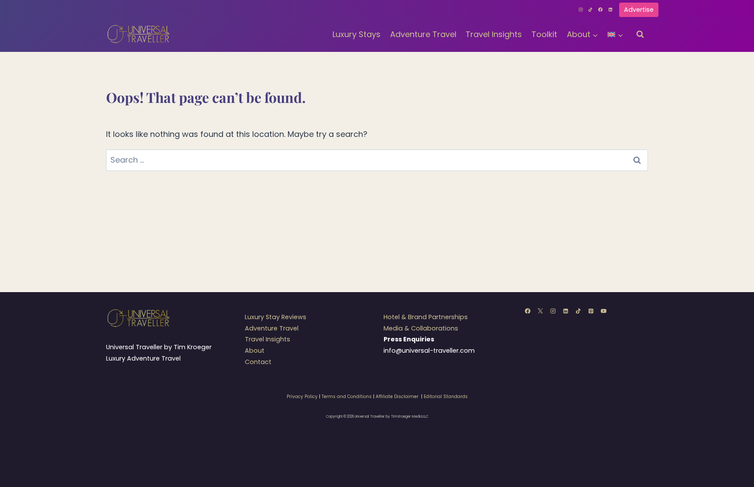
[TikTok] (590, 9)
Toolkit (544, 34)
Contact (258, 362)
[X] (540, 310)
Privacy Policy (302, 396)
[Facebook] (600, 9)
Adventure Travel (423, 34)
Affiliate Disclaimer (397, 396)
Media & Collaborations (421, 328)
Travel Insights (494, 34)
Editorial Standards (446, 396)
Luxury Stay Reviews (275, 317)
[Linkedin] (610, 9)
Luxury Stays (356, 34)
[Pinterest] (591, 310)
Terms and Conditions (347, 396)
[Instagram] (580, 9)
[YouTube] (603, 310)
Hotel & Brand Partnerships (426, 317)
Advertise (639, 9)
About (254, 350)
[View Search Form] (640, 34)
